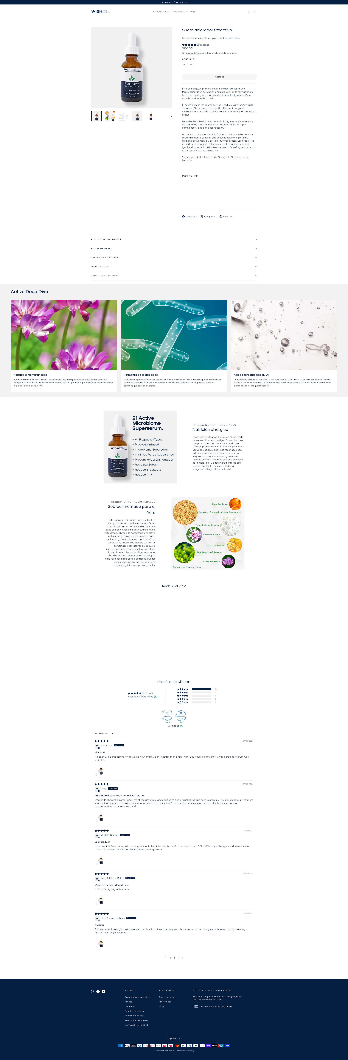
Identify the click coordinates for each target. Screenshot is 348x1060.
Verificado (173, 725)
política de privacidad (136, 1025)
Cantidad (188, 59)
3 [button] (174, 957)
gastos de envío (194, 53)
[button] (189, 44)
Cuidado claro (161, 11)
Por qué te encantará (106, 239)
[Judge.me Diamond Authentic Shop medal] (167, 715)
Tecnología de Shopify (185, 1051)
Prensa (128, 1001)
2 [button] (170, 957)
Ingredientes (100, 267)
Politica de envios (134, 1015)
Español (172, 1038)
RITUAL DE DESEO (102, 248)
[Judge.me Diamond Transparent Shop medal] (180, 715)
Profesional (179, 11)
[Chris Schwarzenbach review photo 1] (101, 942)
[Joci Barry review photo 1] (101, 770)
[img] (102, 741)
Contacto (130, 1006)
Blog (192, 11)
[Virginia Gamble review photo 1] (101, 859)
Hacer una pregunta (105, 276)
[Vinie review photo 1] (101, 816)
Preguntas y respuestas (137, 997)
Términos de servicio (135, 1011)
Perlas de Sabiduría (104, 258)
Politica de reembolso (136, 1020)
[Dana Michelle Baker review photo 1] (101, 899)
